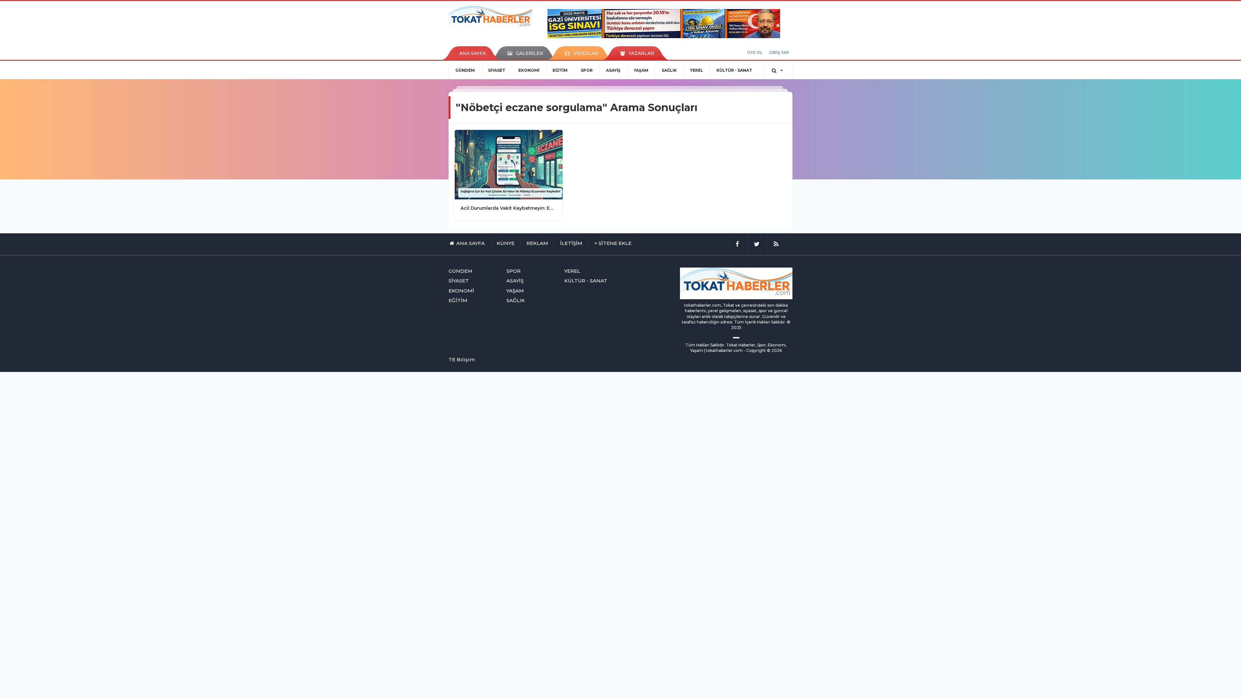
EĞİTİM (560, 70)
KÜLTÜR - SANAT (734, 70)
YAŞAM (641, 70)
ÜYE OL (754, 52)
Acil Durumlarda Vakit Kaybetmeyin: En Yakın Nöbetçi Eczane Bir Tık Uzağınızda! (509, 208)
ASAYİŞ (613, 70)
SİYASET (496, 70)
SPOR (587, 70)
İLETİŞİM (571, 243)
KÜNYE (505, 243)
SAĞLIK (669, 70)
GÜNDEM (465, 70)
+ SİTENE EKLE (612, 243)
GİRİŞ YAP (779, 52)
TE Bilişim (462, 359)
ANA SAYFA (472, 53)
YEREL (696, 70)
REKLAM (537, 243)
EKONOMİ (528, 70)
